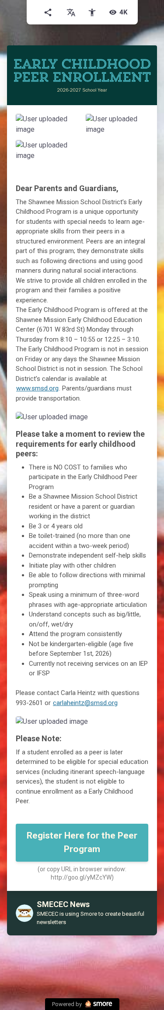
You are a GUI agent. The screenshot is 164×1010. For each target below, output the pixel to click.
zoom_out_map (69, 122)
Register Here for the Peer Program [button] (82, 842)
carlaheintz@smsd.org (85, 703)
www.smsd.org (37, 388)
